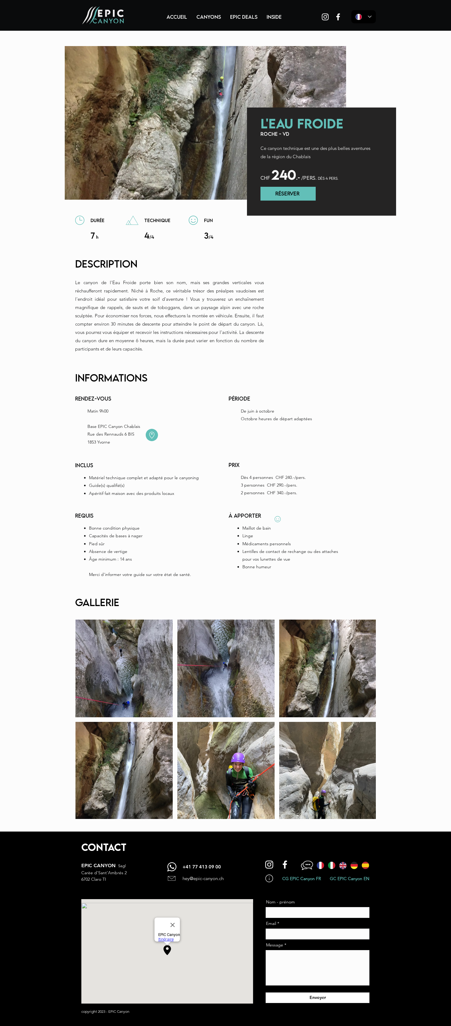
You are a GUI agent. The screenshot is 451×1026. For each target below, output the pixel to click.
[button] (209, 17)
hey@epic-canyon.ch (203, 878)
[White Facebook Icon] (338, 17)
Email (271, 923)
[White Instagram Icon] (325, 17)
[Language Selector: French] (363, 16)
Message (274, 945)
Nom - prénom (280, 902)
